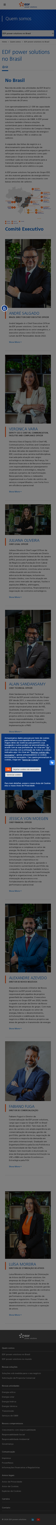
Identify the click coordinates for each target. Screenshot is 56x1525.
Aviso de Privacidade (25, 785)
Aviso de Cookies (43, 783)
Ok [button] (8, 769)
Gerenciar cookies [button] (14, 775)
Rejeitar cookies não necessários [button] (26, 769)
